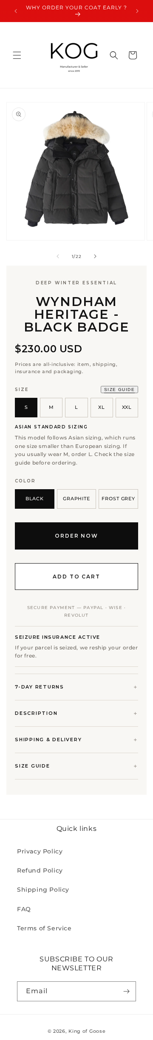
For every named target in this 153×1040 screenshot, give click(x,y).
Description (36, 713)
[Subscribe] (126, 991)
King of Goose (86, 1031)
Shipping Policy (43, 889)
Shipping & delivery (48, 739)
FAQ (24, 909)
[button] (17, 55)
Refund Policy (40, 870)
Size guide (119, 389)
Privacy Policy (39, 851)
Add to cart (76, 576)
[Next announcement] (137, 11)
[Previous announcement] (15, 11)
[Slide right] (95, 256)
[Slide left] (57, 256)
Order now (76, 536)
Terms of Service (44, 928)
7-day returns (39, 687)
